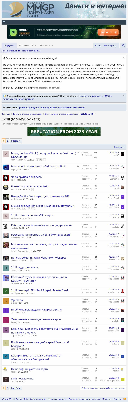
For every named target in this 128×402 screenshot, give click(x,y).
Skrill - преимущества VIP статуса (32, 215)
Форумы (9, 45)
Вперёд (14, 140)
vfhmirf (116, 188)
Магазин (45, 45)
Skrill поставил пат (23, 378)
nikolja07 (115, 155)
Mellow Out (114, 259)
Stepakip (15, 189)
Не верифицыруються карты (29, 369)
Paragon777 (113, 330)
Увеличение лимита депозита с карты (36, 319)
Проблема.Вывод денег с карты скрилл (36, 309)
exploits (14, 228)
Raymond (115, 311)
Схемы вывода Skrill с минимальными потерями (42, 206)
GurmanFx (114, 179)
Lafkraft (14, 349)
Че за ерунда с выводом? (27, 177)
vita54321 (15, 362)
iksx (12, 312)
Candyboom (113, 292)
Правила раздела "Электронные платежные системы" (51, 107)
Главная (117, 399)
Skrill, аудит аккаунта (24, 267)
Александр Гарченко (109, 380)
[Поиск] (123, 45)
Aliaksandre (16, 218)
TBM (13, 180)
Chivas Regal (113, 198)
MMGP (7, 399)
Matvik (14, 372)
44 (44, 160)
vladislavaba (16, 199)
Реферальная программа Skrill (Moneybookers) (41, 234)
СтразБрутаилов (18, 335)
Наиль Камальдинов (20, 251)
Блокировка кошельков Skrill (29, 186)
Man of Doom (17, 159)
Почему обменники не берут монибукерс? (38, 257)
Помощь (106, 399)
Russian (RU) (21, 399)
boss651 (14, 270)
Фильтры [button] (117, 146)
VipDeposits (113, 168)
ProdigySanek (17, 293)
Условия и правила (57, 399)
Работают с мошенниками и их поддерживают (41, 225)
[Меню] (64, 22)
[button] (35, 45)
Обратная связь (37, 399)
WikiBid (14, 260)
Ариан (116, 217)
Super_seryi (16, 169)
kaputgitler (15, 322)
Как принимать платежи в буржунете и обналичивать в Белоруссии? (36, 357)
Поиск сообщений (31, 50)
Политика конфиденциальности (84, 399)
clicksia (14, 303)
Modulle (115, 321)
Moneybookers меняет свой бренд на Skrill (38, 166)
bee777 (115, 357)
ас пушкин (16, 283)
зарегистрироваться (47, 87)
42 (37, 160)
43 (41, 160)
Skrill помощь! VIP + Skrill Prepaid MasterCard (39, 290)
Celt (13, 381)
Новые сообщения (11, 50)
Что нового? (26, 45)
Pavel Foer (15, 237)
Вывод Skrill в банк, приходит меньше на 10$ (40, 196)
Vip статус (17, 300)
